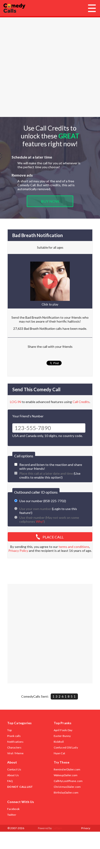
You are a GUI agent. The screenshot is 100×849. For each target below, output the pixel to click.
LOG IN (15, 402)
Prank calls (14, 736)
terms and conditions (74, 547)
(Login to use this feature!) (48, 511)
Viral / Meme (15, 753)
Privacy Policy (18, 551)
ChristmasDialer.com (67, 786)
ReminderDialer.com (67, 769)
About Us (13, 775)
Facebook (13, 809)
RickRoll (59, 741)
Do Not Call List (20, 786)
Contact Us (14, 769)
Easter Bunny (62, 736)
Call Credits (81, 402)
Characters (14, 747)
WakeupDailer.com (66, 775)
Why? (40, 521)
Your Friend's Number (27, 416)
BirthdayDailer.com (66, 792)
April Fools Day (63, 730)
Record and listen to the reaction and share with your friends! (50, 466)
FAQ (10, 781)
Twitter (11, 814)
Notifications (15, 741)
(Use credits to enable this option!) (49, 475)
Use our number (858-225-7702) (42, 501)
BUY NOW (50, 201)
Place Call (53, 537)
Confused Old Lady (66, 747)
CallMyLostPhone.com (68, 781)
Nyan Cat (59, 753)
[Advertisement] (50, 67)
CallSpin (57, 828)
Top (9, 730)
